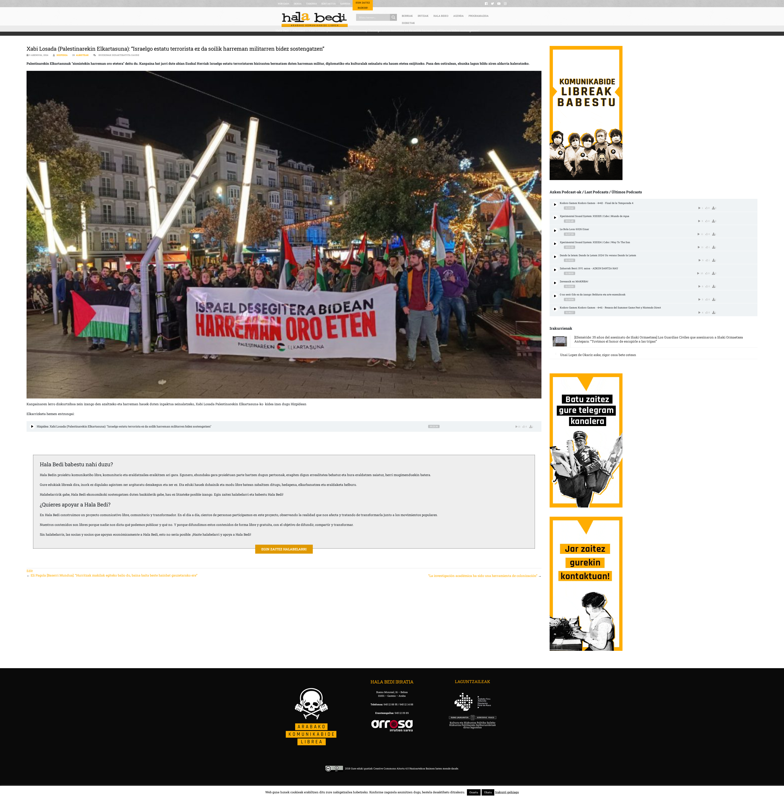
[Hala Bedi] (315, 19)
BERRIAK (407, 15)
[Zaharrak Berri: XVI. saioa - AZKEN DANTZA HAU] (555, 269)
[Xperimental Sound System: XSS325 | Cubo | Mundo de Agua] (555, 217)
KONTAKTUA (328, 3)
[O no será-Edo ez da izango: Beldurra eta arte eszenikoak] (555, 295)
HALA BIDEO (440, 15)
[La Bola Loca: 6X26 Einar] (555, 230)
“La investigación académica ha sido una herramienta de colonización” (482, 575)
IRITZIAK (423, 15)
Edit (30, 571)
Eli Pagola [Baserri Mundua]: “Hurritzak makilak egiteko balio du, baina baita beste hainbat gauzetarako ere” (114, 575)
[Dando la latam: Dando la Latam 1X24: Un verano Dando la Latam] (555, 256)
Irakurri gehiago (507, 792)
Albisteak (82, 55)
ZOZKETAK (408, 22)
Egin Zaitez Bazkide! (363, 5)
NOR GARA (283, 3)
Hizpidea (62, 55)
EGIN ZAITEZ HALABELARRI (284, 549)
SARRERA (345, 3)
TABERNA (311, 3)
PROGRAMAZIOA (479, 15)
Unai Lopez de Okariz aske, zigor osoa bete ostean (598, 355)
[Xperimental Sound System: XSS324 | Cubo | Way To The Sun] (555, 243)
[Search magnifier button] (393, 17)
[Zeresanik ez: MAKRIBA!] (555, 282)
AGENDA (458, 15)
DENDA (298, 3)
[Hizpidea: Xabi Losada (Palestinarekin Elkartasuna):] (32, 426)
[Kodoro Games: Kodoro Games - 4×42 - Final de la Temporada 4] (555, 204)
